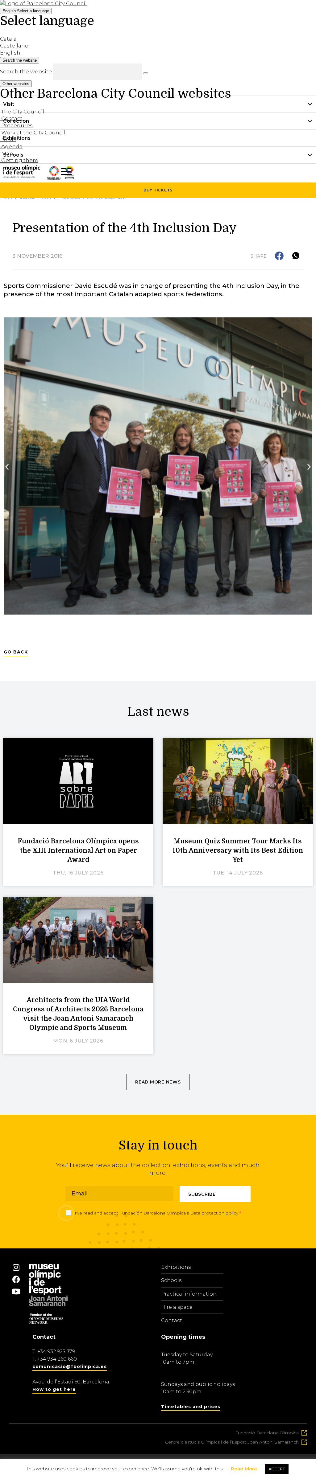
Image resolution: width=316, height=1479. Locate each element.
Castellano (14, 46)
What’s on (16, 172)
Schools (171, 1280)
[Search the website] (145, 73)
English (25, 11)
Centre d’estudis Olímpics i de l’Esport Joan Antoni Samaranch (232, 1442)
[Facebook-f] (16, 1279)
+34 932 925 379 (56, 1351)
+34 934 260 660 (57, 1359)
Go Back (16, 652)
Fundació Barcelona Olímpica (267, 1433)
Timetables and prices (190, 1406)
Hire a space (177, 1307)
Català (8, 39)
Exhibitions (176, 1267)
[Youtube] (16, 1291)
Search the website (26, 71)
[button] (280, 256)
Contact (171, 1320)
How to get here (54, 1389)
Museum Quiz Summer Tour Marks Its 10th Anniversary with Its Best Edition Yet (238, 850)
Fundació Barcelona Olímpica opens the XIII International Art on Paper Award (78, 850)
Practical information (189, 1294)
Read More (244, 1469)
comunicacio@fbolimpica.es (69, 1366)
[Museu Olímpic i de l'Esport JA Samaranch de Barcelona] (69, 177)
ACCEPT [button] (276, 1468)
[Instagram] (16, 1267)
